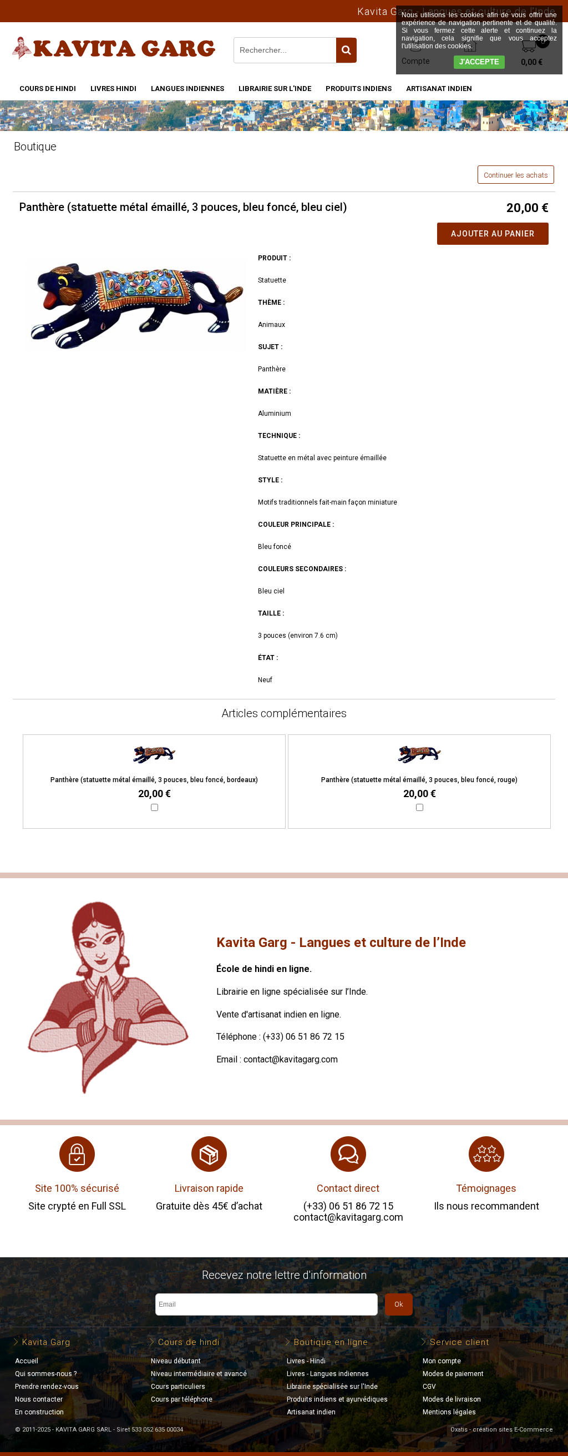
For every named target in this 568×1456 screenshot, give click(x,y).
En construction (39, 1412)
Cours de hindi (47, 88)
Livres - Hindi (306, 1361)
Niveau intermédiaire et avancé (199, 1374)
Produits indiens (359, 88)
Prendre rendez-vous (47, 1386)
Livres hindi (113, 88)
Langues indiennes (187, 88)
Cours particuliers (178, 1386)
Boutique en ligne (331, 1342)
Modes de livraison (452, 1399)
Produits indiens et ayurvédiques (337, 1399)
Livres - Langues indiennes (328, 1374)
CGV (429, 1386)
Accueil (26, 1361)
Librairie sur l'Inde (275, 88)
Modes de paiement (453, 1374)
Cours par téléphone (181, 1399)
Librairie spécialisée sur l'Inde (332, 1386)
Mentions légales (449, 1412)
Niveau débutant (176, 1361)
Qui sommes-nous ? (46, 1374)
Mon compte (442, 1361)
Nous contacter (39, 1399)
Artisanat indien (439, 88)
